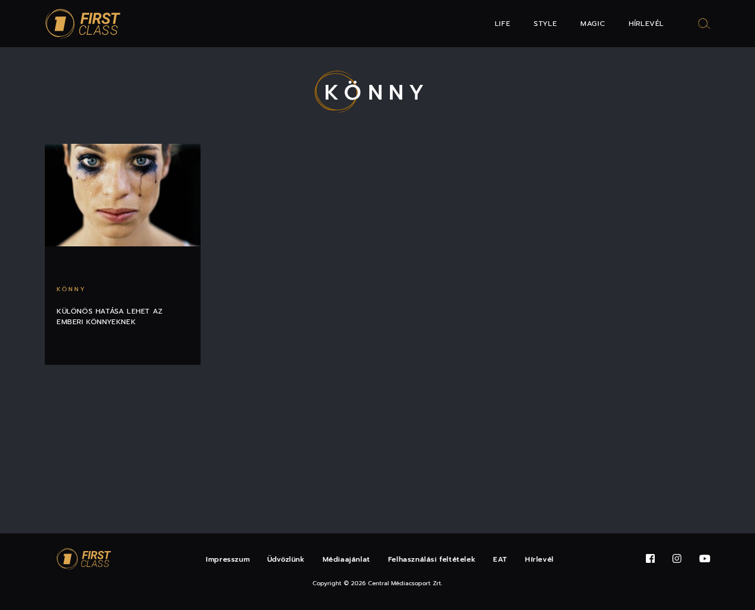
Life (502, 23)
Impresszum (228, 559)
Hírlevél (646, 23)
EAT (500, 559)
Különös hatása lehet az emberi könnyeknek (110, 316)
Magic (592, 23)
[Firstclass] (83, 24)
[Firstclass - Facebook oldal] (650, 559)
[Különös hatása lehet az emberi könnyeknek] (123, 195)
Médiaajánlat (346, 559)
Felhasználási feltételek (431, 559)
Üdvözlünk (285, 559)
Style (545, 23)
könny (71, 289)
